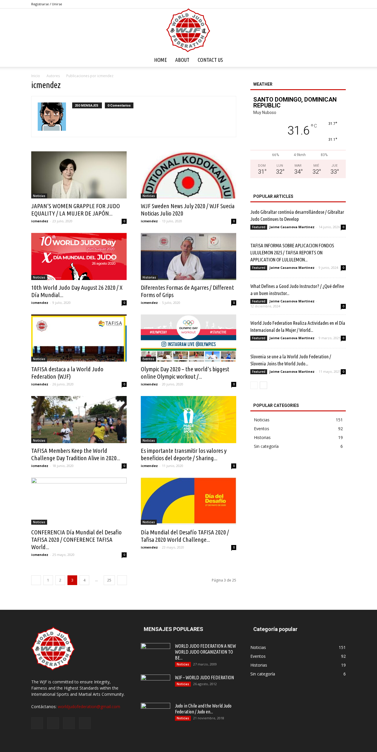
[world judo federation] (188, 31)
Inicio (35, 75)
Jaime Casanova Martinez (292, 227)
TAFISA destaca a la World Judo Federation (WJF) (67, 372)
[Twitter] (331, 4)
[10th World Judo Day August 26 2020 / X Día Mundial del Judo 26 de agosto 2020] (79, 256)
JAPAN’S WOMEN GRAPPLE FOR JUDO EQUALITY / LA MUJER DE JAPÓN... (75, 209)
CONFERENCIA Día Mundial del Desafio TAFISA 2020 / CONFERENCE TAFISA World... (76, 539)
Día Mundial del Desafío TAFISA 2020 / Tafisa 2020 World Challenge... (185, 536)
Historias (149, 277)
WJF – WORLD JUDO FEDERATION (204, 677)
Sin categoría (266, 446)
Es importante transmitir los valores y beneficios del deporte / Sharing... (183, 454)
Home (160, 60)
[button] (339, 60)
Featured (258, 227)
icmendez (39, 221)
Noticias (39, 196)
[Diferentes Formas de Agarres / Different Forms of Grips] (188, 256)
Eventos (148, 359)
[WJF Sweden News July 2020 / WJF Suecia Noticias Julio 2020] (188, 174)
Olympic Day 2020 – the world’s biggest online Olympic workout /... (185, 372)
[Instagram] (322, 4)
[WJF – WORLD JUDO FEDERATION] (155, 685)
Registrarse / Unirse (46, 4)
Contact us (210, 60)
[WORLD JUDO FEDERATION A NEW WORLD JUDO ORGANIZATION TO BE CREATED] (155, 653)
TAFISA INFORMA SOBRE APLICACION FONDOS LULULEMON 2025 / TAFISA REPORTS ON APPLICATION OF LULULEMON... (292, 252)
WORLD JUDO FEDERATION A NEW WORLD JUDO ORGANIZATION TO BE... (205, 651)
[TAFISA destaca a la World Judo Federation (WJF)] (79, 338)
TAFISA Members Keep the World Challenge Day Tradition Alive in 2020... (75, 454)
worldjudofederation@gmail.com (89, 706)
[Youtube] (341, 4)
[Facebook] (312, 4)
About (182, 60)
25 (109, 580)
